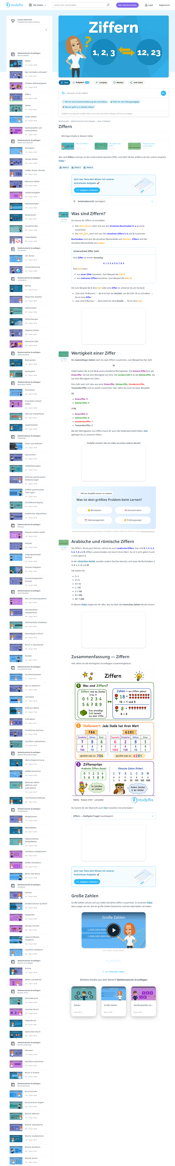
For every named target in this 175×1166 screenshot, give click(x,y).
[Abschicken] (163, 93)
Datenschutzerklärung (148, 531)
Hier (146, 431)
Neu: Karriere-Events (127, 5)
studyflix (17, 5)
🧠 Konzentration (132, 510)
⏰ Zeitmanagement (94, 520)
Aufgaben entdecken (88, 190)
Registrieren (164, 5)
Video (62, 160)
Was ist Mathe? (104, 121)
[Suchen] (108, 5)
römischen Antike (87, 561)
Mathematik (64, 121)
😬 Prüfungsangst (133, 520)
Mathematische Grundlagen (83, 121)
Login (150, 5)
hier (106, 807)
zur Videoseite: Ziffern (115, 971)
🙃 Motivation (94, 510)
